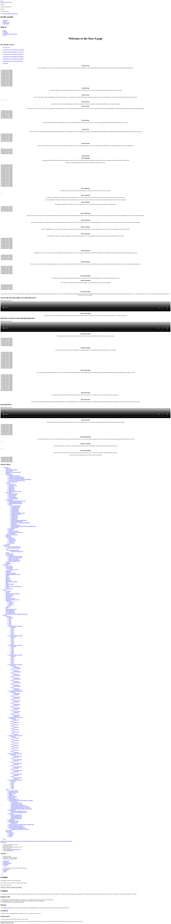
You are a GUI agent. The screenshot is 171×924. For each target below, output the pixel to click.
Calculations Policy (15, 511)
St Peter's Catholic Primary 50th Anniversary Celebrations (21, 800)
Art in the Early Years (13, 569)
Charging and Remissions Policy (18, 513)
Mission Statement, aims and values (13, 472)
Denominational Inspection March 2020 (17, 501)
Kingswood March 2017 (16, 817)
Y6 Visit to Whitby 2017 (14, 799)
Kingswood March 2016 (16, 818)
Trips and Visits (9, 588)
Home (4, 30)
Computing (8, 572)
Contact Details (9, 471)
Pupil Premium (12, 528)
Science (7, 587)
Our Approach (9, 566)
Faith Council (11, 538)
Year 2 (10, 620)
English (7, 575)
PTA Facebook (6, 869)
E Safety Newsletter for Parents (15, 502)
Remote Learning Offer (13, 531)
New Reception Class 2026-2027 (13, 593)
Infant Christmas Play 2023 (14, 547)
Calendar (8, 606)
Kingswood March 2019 (16, 814)
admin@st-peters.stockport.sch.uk (11, 13)
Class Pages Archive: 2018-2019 (10, 34)
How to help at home (10, 612)
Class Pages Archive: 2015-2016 (15, 780)
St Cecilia (11, 834)
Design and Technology (11, 573)
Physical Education (10, 584)
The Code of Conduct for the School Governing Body (20, 479)
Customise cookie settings (16, 887)
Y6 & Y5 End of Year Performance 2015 (17, 828)
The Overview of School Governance (16, 478)
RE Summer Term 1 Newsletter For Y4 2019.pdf (13, 49)
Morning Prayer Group (13, 792)
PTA (7, 608)
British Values (9, 570)
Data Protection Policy (13, 493)
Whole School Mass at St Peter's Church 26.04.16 (21, 808)
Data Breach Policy (13, 495)
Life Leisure (11, 604)
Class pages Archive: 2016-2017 (15, 753)
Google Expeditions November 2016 (16, 826)
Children (5, 31)
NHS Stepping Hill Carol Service (16, 556)
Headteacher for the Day (14, 820)
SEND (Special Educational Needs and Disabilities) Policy (23, 526)
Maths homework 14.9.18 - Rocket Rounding (12, 61)
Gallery (4, 21)
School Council (12, 539)
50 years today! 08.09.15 (16, 802)
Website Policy (6, 861)
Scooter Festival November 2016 (15, 825)
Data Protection (9, 492)
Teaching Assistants (13, 485)
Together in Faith (12, 793)
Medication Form (9, 594)
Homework (5, 63)
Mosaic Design (14, 801)
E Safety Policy (14, 516)
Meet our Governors (13, 481)
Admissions (8, 468)
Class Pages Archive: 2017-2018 (15, 735)
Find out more (56, 841)
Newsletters (8, 591)
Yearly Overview (9, 567)
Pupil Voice (8, 535)
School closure (17, 693)
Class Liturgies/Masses (13, 790)
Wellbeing (8, 473)
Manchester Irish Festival (14, 561)
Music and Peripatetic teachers (15, 491)
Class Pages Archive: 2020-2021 (15, 664)
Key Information (9, 499)
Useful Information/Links (11, 609)
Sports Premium (12, 533)
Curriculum (5, 564)
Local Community (10, 555)
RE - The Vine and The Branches (13, 546)
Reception (11, 617)
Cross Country (12, 602)
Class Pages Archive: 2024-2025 (15, 626)
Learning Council (12, 540)
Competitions (11, 819)
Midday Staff (11, 489)
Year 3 (10, 621)
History (7, 579)
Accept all (8, 887)
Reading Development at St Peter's (13, 574)
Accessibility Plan (15, 508)
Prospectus (11, 529)
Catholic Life (6, 545)
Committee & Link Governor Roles (16, 477)
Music (7, 582)
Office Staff (11, 486)
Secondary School (10, 553)
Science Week (11, 798)
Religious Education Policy (17, 521)
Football (10, 603)
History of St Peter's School (12, 534)
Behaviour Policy (15, 510)
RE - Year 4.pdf (6, 47)
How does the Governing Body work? (17, 480)
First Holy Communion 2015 (17, 551)
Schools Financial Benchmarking (16, 532)
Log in (4, 838)
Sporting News (12, 795)
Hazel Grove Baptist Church (15, 560)
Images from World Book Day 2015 (18, 812)
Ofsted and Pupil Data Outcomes (15, 503)
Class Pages (5, 20)
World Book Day (12, 810)
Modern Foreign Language (11, 581)
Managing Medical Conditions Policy (19, 520)
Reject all (3, 887)
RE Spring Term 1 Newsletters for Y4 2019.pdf (13, 54)
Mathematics (8, 580)
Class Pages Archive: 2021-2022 (15, 655)
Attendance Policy (15, 509)
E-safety (7, 592)
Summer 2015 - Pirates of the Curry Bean (20, 829)
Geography (8, 578)
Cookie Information (7, 863)
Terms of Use (6, 862)
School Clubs (9, 600)
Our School (5, 467)
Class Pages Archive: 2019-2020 (15, 691)
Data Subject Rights (13, 497)
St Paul (10, 836)
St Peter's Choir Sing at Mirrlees (15, 557)
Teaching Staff (12, 484)
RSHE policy (14, 523)
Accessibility (6, 864)
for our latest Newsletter (8, 841)
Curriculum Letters (18, 756)
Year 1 (10, 618)
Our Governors (9, 474)
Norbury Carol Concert (13, 558)
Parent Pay (69, 841)
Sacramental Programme (14, 550)
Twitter (4, 871)
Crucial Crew (11, 543)
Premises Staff (12, 487)
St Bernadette (11, 832)
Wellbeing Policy (14, 527)
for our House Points (22, 841)
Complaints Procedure (16, 514)
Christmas (11, 794)
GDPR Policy (14, 519)
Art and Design (9, 568)
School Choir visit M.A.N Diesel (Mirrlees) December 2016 (21, 824)
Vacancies (8, 544)
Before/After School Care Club (12, 599)
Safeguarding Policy (15, 525)
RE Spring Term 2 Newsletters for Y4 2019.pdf (13, 52)
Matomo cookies (7, 907)
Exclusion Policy (14, 517)
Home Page (3, 2)
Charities (8, 562)
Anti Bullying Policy (15, 507)
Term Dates (8, 597)
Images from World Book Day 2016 (18, 811)
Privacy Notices (12, 496)
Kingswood (11, 813)
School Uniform (9, 596)
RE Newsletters (17, 668)
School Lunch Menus (10, 598)
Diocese (7, 552)
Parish (7, 549)
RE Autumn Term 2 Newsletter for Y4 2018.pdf (13, 56)
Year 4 (4, 35)
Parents (4, 590)
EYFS (7, 576)
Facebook (5, 870)
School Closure (17, 697)
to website (37, 841)
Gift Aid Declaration (10, 611)
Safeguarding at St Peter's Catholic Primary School (16, 614)
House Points (6, 23)
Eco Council (11, 541)
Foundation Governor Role (14, 475)
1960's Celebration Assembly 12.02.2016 (20, 806)
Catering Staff (11, 490)
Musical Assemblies (13, 796)
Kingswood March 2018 (16, 816)
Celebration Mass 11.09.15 (17, 804)
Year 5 (10, 623)
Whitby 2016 (14, 823)
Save (12, 922)
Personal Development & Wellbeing (13, 586)
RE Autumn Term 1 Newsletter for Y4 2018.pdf (13, 58)
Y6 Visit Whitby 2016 (13, 822)
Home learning (6, 22)
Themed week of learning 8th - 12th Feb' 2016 (21, 807)
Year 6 (10, 624)
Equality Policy (14, 515)
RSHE (7, 585)
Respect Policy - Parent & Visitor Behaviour (20, 522)
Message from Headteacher (11, 469)
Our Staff (8, 483)
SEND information (10, 610)
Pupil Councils (9, 537)
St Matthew (11, 835)
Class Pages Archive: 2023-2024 (15, 635)
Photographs (8, 563)
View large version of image (6, 70)
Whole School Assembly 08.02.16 (18, 805)
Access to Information (13, 498)
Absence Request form (16, 505)
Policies (10, 504)
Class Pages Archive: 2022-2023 (15, 645)
